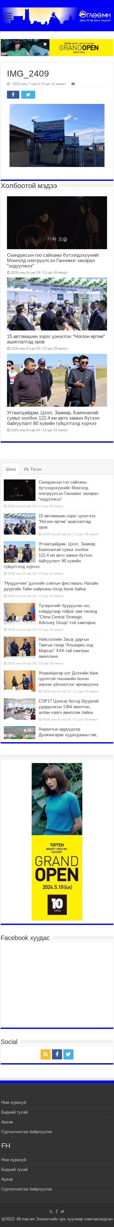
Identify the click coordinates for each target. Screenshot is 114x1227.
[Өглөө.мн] (57, 16)
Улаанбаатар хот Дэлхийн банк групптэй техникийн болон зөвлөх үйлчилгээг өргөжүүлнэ (68, 679)
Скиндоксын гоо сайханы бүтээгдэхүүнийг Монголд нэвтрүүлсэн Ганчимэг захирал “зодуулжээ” (53, 260)
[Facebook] (57, 1054)
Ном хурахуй (13, 1102)
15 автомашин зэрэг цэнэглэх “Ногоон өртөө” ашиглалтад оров (67, 521)
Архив (7, 1122)
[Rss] (46, 1054)
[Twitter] (68, 1054)
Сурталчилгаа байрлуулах (26, 1131)
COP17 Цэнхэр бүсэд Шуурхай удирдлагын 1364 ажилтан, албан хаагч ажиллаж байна (68, 707)
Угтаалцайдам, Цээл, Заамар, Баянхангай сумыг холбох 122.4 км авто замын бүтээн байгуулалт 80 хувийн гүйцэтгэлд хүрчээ (53, 418)
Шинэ (11, 469)
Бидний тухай (14, 1112)
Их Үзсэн (32, 469)
